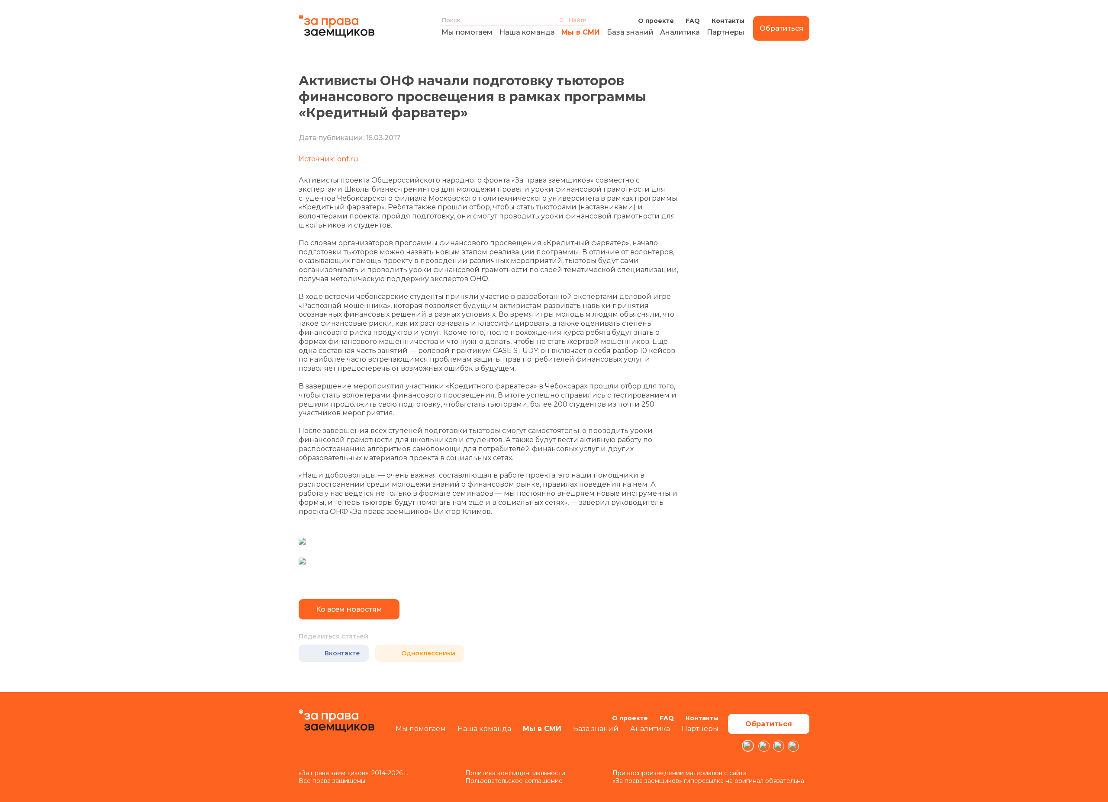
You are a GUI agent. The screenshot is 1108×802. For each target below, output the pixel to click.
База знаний (630, 32)
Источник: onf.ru (328, 159)
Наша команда (527, 32)
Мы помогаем (467, 32)
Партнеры (725, 32)
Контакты (728, 21)
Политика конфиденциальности (515, 773)
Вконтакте (342, 653)
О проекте (656, 21)
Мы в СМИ (580, 32)
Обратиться (781, 28)
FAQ (693, 21)
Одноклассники (428, 653)
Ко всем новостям (349, 609)
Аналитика (680, 32)
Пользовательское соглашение (514, 781)
